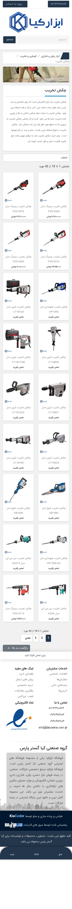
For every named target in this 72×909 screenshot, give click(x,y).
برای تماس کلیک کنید (35, 655)
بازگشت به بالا (17, 648)
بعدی (27, 638)
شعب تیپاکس (25, 696)
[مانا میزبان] (13, 825)
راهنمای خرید (26, 674)
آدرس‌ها (62, 690)
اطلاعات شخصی (58, 674)
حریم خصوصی (25, 685)
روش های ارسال (24, 679)
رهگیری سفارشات (23, 690)
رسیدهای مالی (59, 685)
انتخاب (63, 158)
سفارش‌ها (62, 679)
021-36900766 (58, 4)
